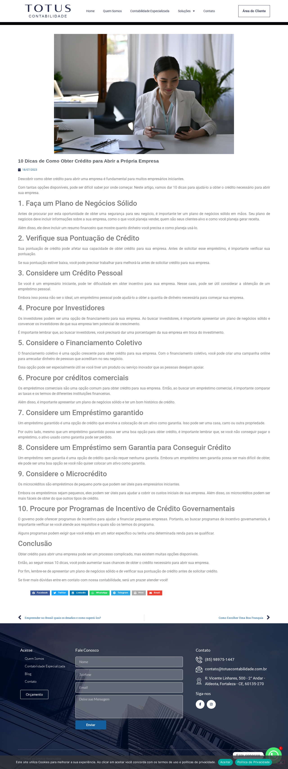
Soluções (184, 11)
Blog (28, 674)
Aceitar (225, 762)
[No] (281, 762)
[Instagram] (211, 704)
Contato (209, 11)
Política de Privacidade (253, 762)
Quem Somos (112, 11)
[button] (40, 592)
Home (90, 11)
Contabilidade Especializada (149, 11)
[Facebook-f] (200, 704)
